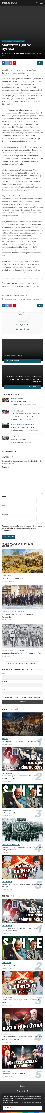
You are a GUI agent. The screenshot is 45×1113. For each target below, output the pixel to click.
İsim (3, 674)
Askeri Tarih (6, 576)
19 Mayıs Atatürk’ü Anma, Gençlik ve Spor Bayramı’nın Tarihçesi (25, 415)
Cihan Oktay (17, 404)
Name (4, 496)
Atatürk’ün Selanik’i (18, 439)
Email (4, 506)
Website (5, 515)
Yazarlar (5, 738)
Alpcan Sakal (18, 442)
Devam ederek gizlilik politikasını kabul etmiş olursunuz (23, 697)
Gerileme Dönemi (17, 437)
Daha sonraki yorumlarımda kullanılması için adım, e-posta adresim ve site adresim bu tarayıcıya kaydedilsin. (22, 528)
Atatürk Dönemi (17, 399)
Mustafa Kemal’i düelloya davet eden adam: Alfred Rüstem (22, 885)
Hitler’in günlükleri (9, 813)
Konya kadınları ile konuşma (22, 427)
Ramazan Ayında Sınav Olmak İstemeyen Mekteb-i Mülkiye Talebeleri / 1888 (22, 848)
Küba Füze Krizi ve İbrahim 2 (13, 1074)
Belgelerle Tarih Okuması (11, 844)
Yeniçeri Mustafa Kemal (20, 401)
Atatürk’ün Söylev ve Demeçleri (15, 299)
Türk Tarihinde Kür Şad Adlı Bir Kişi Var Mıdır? (21, 741)
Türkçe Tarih (19, 53)
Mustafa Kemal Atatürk (34, 299)
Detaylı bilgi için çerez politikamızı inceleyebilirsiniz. (22, 1103)
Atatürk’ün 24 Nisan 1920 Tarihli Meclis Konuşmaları (18, 615)
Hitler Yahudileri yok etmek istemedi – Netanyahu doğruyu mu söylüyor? (22, 1038)
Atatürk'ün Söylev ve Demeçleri (13, 41)
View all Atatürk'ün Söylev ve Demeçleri (21, 663)
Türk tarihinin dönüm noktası (14, 578)
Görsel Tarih (6, 810)
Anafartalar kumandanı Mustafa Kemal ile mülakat (22, 653)
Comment (5, 467)
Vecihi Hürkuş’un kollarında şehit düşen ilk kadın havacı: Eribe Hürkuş (21, 777)
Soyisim (4, 681)
